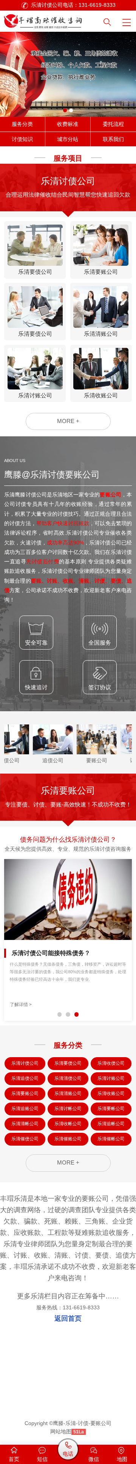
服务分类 (22, 124)
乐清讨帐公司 (68, 1108)
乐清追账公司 (25, 1108)
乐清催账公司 (68, 1138)
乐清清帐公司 (25, 1123)
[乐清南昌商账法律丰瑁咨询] (51, 20)
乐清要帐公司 (111, 1108)
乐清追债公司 (25, 1078)
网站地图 (60, 1432)
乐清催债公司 (25, 1138)
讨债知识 (22, 139)
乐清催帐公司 (111, 1138)
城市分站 (67, 139)
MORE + (68, 421)
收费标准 (67, 124)
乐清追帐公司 (111, 1123)
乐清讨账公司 (111, 1078)
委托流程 (113, 124)
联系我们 (113, 139)
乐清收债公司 (111, 1063)
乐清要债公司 (68, 1063)
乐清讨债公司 (25, 1063)
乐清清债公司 (68, 1078)
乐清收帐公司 (68, 1123)
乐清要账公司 (25, 1093)
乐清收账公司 (111, 1093)
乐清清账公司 (68, 1093)
